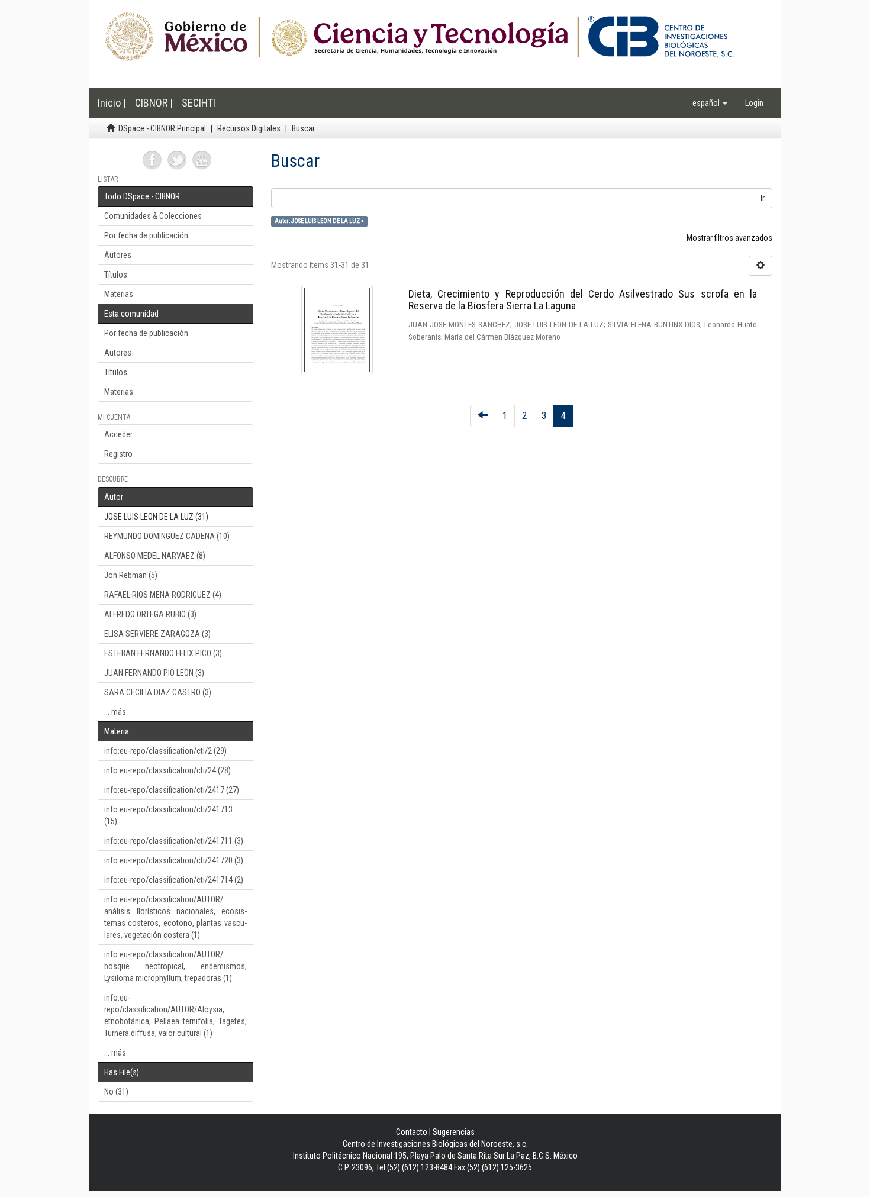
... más (115, 712)
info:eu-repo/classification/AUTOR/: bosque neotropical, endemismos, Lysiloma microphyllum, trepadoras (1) (175, 966)
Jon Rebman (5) (130, 575)
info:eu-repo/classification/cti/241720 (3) (173, 860)
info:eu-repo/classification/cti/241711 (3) (173, 841)
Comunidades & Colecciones (153, 216)
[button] (710, 103)
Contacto (411, 1132)
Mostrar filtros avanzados (729, 238)
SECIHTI (198, 102)
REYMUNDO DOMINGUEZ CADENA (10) (167, 536)
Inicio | (112, 102)
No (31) (116, 1091)
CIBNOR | (154, 102)
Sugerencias (454, 1132)
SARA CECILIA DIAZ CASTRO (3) (157, 692)
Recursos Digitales (249, 128)
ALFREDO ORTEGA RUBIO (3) (150, 614)
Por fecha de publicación (146, 235)
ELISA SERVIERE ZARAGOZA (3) (157, 633)
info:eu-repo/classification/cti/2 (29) (165, 751)
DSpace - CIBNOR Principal (162, 128)
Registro (118, 454)
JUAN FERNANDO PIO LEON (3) (154, 672)
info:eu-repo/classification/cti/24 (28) (167, 770)
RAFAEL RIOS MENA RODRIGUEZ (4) (162, 594)
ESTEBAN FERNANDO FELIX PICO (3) (163, 653)
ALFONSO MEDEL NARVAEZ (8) (154, 555)
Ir (763, 198)
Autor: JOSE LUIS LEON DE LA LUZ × (319, 221)
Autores (117, 255)
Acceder (118, 434)
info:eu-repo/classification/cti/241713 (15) (168, 815)
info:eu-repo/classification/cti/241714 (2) (173, 880)
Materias (118, 294)
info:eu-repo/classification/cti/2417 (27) (171, 790)
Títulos (115, 274)
